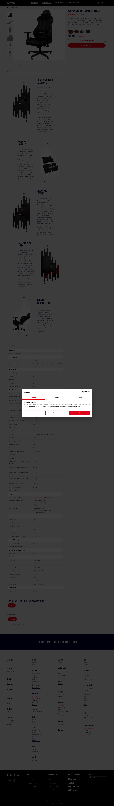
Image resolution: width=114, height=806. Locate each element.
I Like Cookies (79, 412)
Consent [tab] (33, 397)
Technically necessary (35, 412)
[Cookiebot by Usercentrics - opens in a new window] (83, 392)
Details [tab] (57, 397)
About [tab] (80, 397)
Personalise (56, 412)
